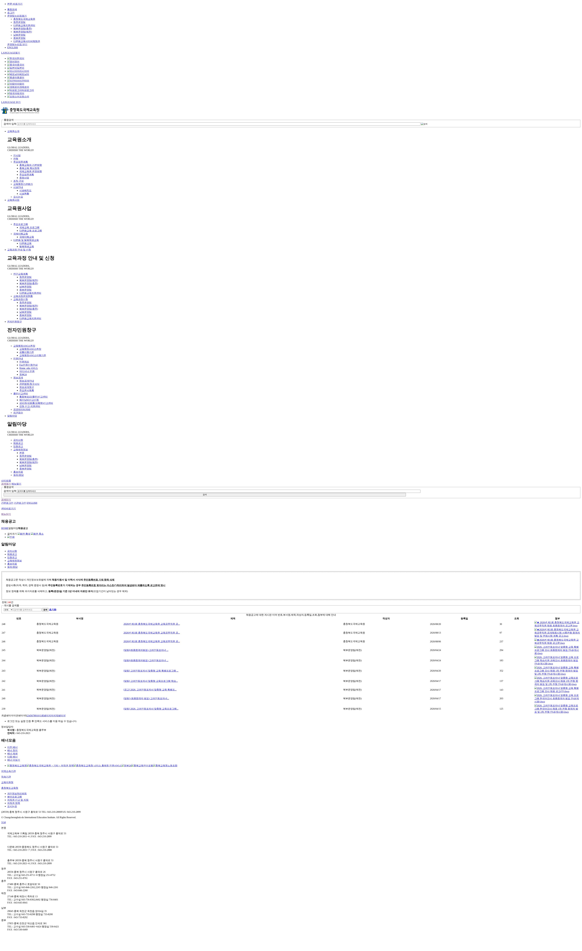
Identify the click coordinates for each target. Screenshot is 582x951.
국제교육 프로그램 (29, 227)
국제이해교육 (20, 233)
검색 (205, 494)
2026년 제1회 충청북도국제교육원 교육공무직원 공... (152, 624)
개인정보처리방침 (17, 793)
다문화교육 (25, 243)
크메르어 (24, 87)
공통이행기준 (26, 352)
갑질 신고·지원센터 (29, 406)
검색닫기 (6, 499)
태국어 (20, 93)
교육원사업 (13, 200)
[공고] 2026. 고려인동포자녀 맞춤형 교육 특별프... (150, 689)
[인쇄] (11, 537)
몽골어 (20, 77)
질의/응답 (18, 475)
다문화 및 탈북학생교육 (26, 240)
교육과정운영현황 (23, 296)
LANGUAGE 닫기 (11, 102)
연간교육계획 (20, 274)
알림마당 (12, 416)
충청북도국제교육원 (24, 19)
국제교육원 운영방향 (30, 171)
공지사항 (18, 440)
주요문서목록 (26, 390)
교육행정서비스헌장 (24, 346)
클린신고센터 (20, 393)
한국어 (20, 58)
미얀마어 (24, 80)
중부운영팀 (19, 38)
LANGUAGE (10, 52)
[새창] (17, 765)
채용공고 (18, 443)
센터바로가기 (8, 508)
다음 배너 (12, 756)
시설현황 (24, 193)
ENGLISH (12, 47)
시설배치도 (25, 190)
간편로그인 (7, 503)
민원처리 (24, 361)
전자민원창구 (14, 321)
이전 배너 (12, 747)
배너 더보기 (13, 760)
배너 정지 (12, 750)
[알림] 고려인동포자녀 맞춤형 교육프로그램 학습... (151, 681)
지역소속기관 (8, 771)
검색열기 (6, 484)
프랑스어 (24, 96)
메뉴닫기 (6, 514)
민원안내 (18, 358)
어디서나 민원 (27, 371)
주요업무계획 (20, 162)
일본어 (20, 68)
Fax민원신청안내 (28, 365)
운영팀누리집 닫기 (17, 44)
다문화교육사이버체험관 (26, 41)
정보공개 (18, 377)
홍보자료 (18, 472)
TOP (3, 822)
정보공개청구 (26, 387)
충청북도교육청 (9, 788)
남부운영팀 (19, 35)
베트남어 (24, 74)
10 (37, 715)
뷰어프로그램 (14, 796)
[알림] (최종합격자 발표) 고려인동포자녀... (146, 698)
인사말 (17, 155)
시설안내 (18, 187)
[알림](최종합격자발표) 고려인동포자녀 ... (146, 650)
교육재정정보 (20, 449)
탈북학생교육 (26, 246)
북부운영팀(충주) (22, 28)
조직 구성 (18, 181)
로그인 (11, 12)
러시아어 (24, 71)
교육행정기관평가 (23, 184)
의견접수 (18, 412)
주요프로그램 (20, 224)
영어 (17, 61)
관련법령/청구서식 (29, 384)
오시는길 (18, 197)
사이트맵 (6, 480)
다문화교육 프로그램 (30, 230)
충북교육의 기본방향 (30, 165)
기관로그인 (20, 503)
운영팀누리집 (17, 16)
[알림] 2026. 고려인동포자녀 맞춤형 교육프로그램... (151, 708)
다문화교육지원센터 (24, 25)
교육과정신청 (20, 299)
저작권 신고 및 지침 (17, 800)
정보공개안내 (26, 381)
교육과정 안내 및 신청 (19, 249)
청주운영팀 (19, 22)
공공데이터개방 (21, 409)
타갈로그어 (28, 90)
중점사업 (24, 177)
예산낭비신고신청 (29, 400)
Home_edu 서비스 (28, 368)
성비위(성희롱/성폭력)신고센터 (36, 403)
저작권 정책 (13, 803)
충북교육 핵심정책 (29, 168)
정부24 (23, 374)
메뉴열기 (16, 484)
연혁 (15, 158)
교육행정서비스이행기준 (32, 355)
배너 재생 (12, 753)
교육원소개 (13, 131)
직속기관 (6, 776)
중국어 (20, 64)
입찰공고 (18, 446)
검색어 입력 (10, 124)
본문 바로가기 (14, 4)
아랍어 (20, 84)
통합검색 (12, 9)
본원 (21, 452)
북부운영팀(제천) (22, 31)
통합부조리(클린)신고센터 (33, 396)
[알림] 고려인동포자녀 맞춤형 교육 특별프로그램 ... (151, 670)
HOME (4, 528)
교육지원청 (7, 782)
